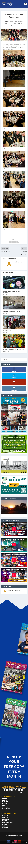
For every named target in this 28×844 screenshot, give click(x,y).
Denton (15, 21)
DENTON (4, 800)
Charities (11, 21)
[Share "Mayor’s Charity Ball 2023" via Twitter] (12, 241)
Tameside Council (17, 25)
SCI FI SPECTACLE (7, 330)
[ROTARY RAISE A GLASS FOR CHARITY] (14, 341)
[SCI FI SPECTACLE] (14, 322)
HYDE (4, 805)
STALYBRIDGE (6, 808)
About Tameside (12, 20)
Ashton (7, 21)
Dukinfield (7, 23)
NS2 (22, 23)
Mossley (18, 23)
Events (11, 23)
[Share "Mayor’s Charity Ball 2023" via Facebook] (9, 241)
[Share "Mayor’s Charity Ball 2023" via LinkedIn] (15, 241)
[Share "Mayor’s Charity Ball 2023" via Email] (18, 241)
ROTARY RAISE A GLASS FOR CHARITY (13, 349)
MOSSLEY (5, 807)
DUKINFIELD (5, 802)
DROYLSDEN (6, 803)
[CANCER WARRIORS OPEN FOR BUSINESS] (14, 282)
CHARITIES (5, 817)
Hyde (15, 23)
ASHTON (4, 798)
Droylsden (20, 21)
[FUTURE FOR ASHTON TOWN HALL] (14, 302)
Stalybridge (9, 25)
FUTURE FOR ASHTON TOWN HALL (12, 311)
